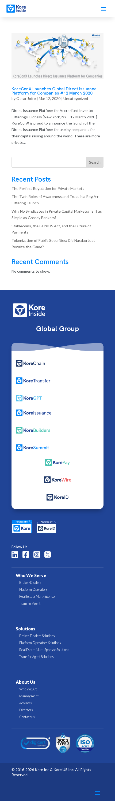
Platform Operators (33, 589)
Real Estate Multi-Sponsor (37, 596)
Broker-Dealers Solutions (37, 636)
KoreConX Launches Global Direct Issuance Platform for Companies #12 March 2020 (54, 91)
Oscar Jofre (26, 98)
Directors (26, 710)
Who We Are (28, 689)
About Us (25, 682)
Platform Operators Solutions (40, 643)
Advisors (25, 703)
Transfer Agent (29, 603)
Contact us (27, 717)
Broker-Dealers (30, 582)
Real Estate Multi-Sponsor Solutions (44, 650)
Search (95, 162)
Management (29, 696)
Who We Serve (31, 575)
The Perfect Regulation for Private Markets (47, 188)
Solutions (25, 628)
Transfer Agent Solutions (36, 657)
